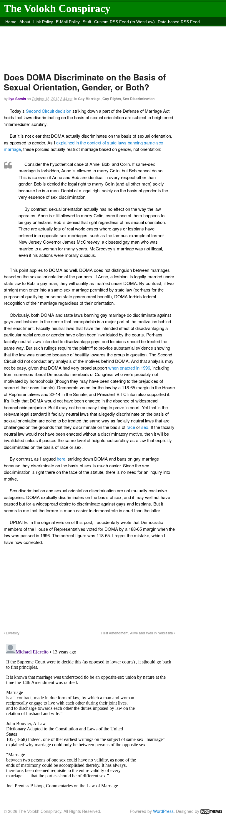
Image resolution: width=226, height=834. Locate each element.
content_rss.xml (50, 29)
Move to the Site (99, 29)
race (131, 427)
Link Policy (43, 21)
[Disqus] (89, 715)
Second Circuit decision (49, 111)
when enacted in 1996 (128, 368)
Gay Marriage (89, 98)
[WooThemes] (211, 811)
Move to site (153, 29)
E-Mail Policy (68, 21)
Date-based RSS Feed (179, 21)
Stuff (87, 21)
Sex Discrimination (138, 98)
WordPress (163, 811)
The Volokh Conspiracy (57, 8)
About (24, 21)
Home (10, 21)
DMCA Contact (19, 29)
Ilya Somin (17, 98)
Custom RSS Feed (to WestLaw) (124, 21)
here (61, 459)
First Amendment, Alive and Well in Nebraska (137, 633)
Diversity (12, 633)
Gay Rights (111, 98)
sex (144, 427)
